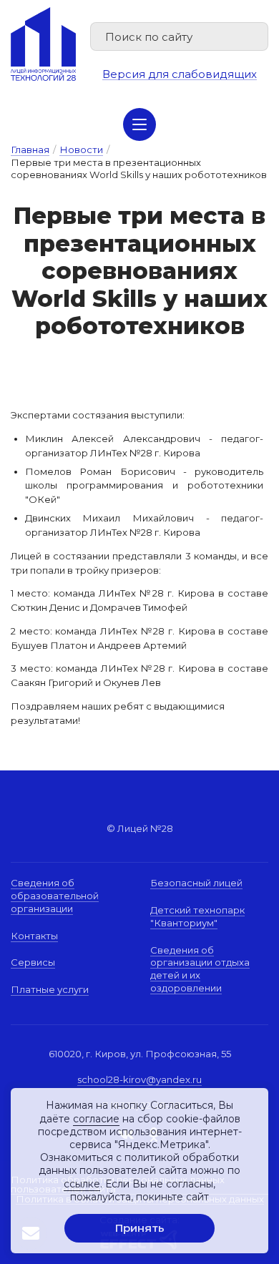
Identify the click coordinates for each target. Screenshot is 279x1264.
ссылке (82, 1183)
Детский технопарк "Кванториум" (197, 916)
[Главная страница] (43, 44)
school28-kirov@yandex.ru (139, 1079)
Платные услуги (50, 989)
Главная (30, 149)
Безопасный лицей (196, 882)
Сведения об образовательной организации (55, 895)
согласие (96, 1118)
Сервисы (33, 962)
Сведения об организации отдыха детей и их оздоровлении (200, 969)
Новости (81, 149)
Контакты (34, 935)
